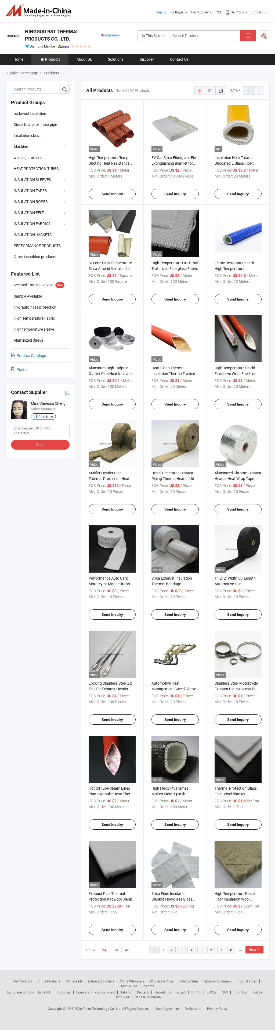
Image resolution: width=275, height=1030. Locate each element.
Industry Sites (188, 981)
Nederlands (162, 992)
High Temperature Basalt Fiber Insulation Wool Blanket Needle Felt (235, 899)
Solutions (116, 59)
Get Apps (237, 12)
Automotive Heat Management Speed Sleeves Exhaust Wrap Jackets (174, 689)
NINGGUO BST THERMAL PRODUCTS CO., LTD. (52, 35)
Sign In (161, 12)
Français (82, 992)
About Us (84, 59)
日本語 (211, 992)
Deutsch (143, 992)
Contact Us (179, 59)
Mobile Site (129, 986)
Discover (147, 59)
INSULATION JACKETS (33, 234)
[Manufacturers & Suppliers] (39, 10)
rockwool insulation (30, 113)
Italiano (125, 992)
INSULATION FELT (29, 212)
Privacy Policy (217, 1008)
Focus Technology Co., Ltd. (102, 1008)
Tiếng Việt (121, 997)
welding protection (29, 157)
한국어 (196, 992)
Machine (21, 146)
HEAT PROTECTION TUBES (36, 168)
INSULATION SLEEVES (32, 179)
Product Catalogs (31, 355)
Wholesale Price (161, 981)
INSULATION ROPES (31, 201)
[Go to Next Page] (259, 90)
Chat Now (45, 416)
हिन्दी (225, 992)
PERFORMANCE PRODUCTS (37, 245)
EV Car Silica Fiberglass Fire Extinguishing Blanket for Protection (174, 163)
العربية (181, 992)
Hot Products (22, 981)
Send (40, 444)
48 (127, 949)
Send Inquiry (112, 194)
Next (252, 949)
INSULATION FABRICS (32, 223)
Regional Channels (217, 981)
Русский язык (105, 992)
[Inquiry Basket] (219, 12)
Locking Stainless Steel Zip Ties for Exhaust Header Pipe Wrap (110, 689)
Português (63, 992)
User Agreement (167, 1008)
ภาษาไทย (240, 992)
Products (52, 59)
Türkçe (257, 992)
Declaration (193, 1008)
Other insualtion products (35, 256)
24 (104, 950)
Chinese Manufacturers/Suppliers (90, 981)
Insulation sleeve (27, 135)
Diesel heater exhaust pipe (35, 124)
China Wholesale (132, 981)
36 (116, 949)
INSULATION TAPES (30, 190)
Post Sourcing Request (264, 35)
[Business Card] (67, 392)
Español (44, 992)
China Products (49, 981)
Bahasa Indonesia (148, 997)
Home (18, 59)
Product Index (247, 981)
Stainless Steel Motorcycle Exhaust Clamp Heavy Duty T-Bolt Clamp (237, 689)
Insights (148, 986)
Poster (22, 369)
